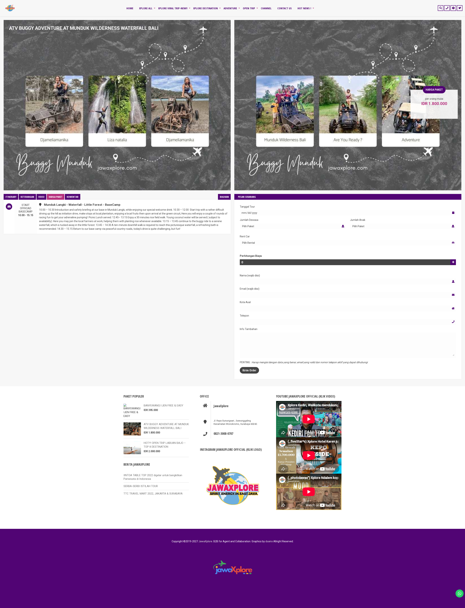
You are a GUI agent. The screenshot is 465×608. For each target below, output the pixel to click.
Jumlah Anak (357, 219)
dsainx (269, 541)
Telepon (244, 315)
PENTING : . (304, 362)
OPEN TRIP (249, 8)
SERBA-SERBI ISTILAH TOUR (141, 486)
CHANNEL (266, 8)
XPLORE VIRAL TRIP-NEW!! (172, 8)
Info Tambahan (248, 329)
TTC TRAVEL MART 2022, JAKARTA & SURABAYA (153, 493)
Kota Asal (245, 302)
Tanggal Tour (247, 206)
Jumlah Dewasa (249, 219)
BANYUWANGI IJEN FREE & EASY (163, 405)
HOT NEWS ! (304, 8)
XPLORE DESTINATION (205, 8)
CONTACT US (284, 8)
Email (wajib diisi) (249, 288)
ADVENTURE (230, 8)
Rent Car (245, 236)
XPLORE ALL (145, 8)
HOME (129, 8)
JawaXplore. (206, 541)
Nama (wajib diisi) (250, 275)
